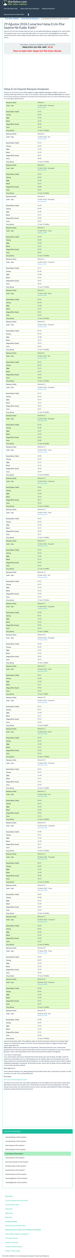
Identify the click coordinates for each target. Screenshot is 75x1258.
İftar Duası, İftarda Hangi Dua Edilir (15, 1079)
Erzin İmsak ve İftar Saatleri (14, 1153)
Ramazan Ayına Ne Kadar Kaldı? (14, 14)
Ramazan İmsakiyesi (48, 8)
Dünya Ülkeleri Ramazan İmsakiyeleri (17, 1234)
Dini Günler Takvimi (11, 1238)
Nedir (9, 1209)
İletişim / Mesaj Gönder (12, 1251)
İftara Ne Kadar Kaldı (10, 8)
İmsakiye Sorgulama (11, 1242)
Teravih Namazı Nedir (12, 1205)
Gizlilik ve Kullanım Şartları (14, 1246)
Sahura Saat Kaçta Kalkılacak (29, 8)
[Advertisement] (37, 69)
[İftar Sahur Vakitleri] (15, 3)
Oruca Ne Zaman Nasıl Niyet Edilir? (16, 1200)
